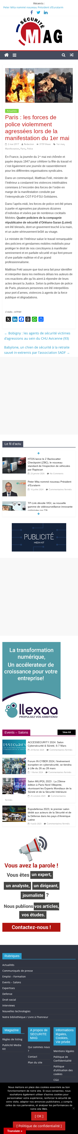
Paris (23, 148)
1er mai (60, 144)
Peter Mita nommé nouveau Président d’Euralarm (33, 7)
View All (67, 732)
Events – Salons (11, 982)
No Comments (56, 473)
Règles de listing (12, 1039)
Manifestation (12, 148)
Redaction (29, 144)
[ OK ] (39, 1116)
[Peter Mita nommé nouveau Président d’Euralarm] (14, 482)
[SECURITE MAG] (6, 55)
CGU (56, 1080)
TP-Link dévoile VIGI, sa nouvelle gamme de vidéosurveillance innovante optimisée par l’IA (50, 507)
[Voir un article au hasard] (72, 55)
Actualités (12, 110)
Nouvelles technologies (16, 1011)
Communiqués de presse (17, 970)
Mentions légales (64, 1051)
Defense (7, 994)
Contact (32, 1056)
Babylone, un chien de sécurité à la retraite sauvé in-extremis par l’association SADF (37, 350)
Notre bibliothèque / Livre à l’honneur (25, 1017)
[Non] (73, 1108)
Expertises (8, 988)
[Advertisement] (39, 396)
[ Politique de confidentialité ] (39, 1126)
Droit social (9, 999)
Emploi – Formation (14, 976)
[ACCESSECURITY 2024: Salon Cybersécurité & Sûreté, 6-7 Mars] (14, 740)
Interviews (8, 1005)
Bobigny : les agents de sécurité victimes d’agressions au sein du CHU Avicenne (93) (37, 336)
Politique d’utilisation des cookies (63, 1070)
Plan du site (35, 1062)
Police (30, 148)
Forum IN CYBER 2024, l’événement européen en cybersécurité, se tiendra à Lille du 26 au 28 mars (49, 765)
